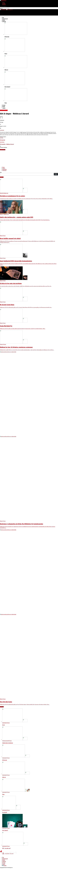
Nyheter (3, 20)
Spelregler (4, 21)
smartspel (2, 130)
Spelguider (4, 169)
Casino (3, 168)
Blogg (3, 167)
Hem (3, 17)
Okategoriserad (5, 18)
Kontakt (3, 3)
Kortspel (4, 4)
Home (3, 2)
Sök (1, 172)
